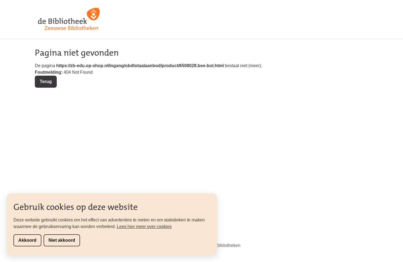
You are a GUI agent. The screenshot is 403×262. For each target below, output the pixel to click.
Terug (46, 81)
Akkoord (27, 240)
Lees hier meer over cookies (144, 226)
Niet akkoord (62, 240)
